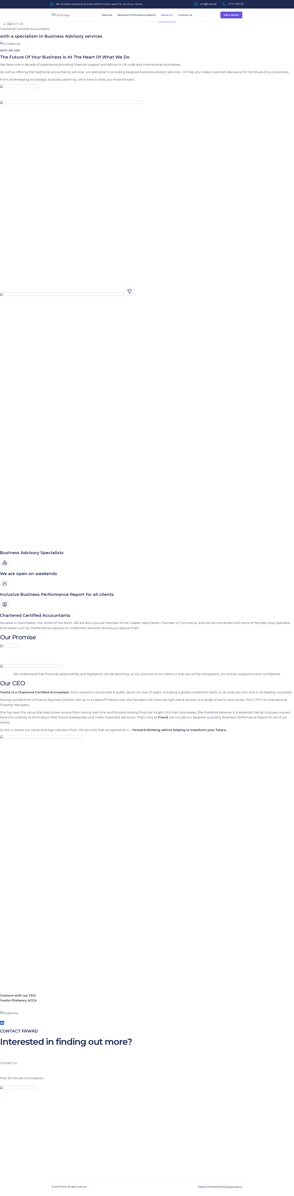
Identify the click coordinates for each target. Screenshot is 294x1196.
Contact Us (185, 15)
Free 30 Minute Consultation (22, 1078)
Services (107, 15)
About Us (167, 15)
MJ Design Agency (232, 1186)
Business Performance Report (137, 15)
